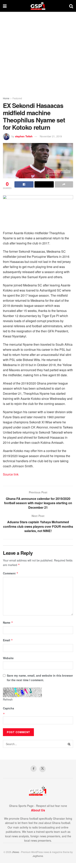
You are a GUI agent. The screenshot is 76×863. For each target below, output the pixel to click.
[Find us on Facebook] (33, 768)
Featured (17, 98)
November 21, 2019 (51, 136)
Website (8, 658)
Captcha (8, 708)
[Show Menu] (5, 6)
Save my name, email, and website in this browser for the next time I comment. (40, 677)
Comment (10, 573)
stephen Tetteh (24, 136)
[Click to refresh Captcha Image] (22, 692)
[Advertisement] (38, 52)
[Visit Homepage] (38, 6)
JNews (15, 852)
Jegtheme (38, 856)
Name (8, 622)
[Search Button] (71, 6)
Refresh (8, 699)
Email (8, 640)
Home (6, 98)
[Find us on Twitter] (42, 769)
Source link (11, 474)
